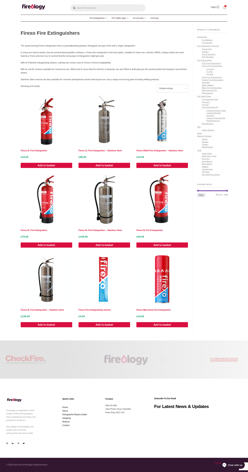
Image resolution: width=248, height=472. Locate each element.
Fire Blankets (207, 40)
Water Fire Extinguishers (212, 88)
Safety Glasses (208, 130)
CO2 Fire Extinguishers (211, 63)
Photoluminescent (213, 121)
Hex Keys (206, 159)
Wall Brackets (207, 147)
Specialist (206, 83)
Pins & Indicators (209, 54)
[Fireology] (34, 7)
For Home (210, 69)
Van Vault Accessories (211, 175)
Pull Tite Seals (207, 57)
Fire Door (206, 102)
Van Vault (206, 172)
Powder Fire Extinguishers (212, 80)
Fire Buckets (207, 43)
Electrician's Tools (209, 156)
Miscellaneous (208, 124)
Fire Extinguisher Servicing (208, 46)
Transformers (207, 169)
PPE (199, 127)
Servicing (154, 18)
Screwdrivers (207, 161)
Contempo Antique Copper (216, 111)
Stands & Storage (204, 136)
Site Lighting (207, 164)
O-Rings (205, 52)
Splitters (205, 167)
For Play (209, 72)
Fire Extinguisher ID (210, 107)
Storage (205, 142)
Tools (199, 150)
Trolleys (205, 144)
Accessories (138, 18)
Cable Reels (207, 154)
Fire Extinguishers (97, 18)
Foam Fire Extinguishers (212, 77)
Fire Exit (205, 105)
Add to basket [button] (46, 165)
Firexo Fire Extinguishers (212, 66)
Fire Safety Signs (119, 18)
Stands (205, 139)
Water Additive (208, 85)
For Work (209, 74)
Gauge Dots (207, 49)
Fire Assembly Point (210, 99)
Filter (201, 195)
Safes (199, 133)
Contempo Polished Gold (215, 118)
